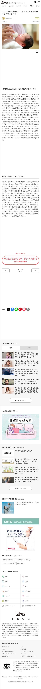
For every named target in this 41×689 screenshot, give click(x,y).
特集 (26, 576)
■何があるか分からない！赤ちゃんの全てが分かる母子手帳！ (20, 260)
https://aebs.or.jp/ (17, 671)
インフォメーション (10, 606)
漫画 (26, 581)
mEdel (3, 649)
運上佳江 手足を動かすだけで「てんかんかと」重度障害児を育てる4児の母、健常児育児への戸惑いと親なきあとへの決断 (27, 372)
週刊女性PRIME (5, 646)
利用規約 (4, 676)
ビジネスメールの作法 (8, 563)
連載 (6, 581)
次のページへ (35, 270)
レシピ (7, 591)
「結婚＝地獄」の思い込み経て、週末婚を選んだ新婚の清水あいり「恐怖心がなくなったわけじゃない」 (27, 363)
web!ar (22, 646)
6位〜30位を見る (20, 400)
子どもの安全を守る (8, 559)
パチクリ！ (23, 653)
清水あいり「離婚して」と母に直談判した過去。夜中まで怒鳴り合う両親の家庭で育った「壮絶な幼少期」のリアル (27, 391)
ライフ (37, 6)
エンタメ (18, 6)
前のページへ (6, 270)
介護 (27, 559)
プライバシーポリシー (33, 676)
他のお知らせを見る (20, 488)
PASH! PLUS (23, 649)
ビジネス (11, 6)
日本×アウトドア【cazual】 (27, 651)
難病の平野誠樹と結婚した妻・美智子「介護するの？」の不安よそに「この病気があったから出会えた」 (27, 381)
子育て (31, 6)
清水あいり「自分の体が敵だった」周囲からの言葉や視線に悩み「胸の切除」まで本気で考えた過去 (27, 355)
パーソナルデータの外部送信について (17, 676)
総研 (6, 576)
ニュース (4, 6)
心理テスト (20, 563)
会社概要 (20, 678)
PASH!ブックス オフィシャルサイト (28, 656)
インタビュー (19, 559)
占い (26, 586)
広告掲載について (30, 606)
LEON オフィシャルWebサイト (9, 653)
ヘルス (25, 6)
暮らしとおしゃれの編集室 (8, 651)
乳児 (4, 21)
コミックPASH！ (6, 656)
